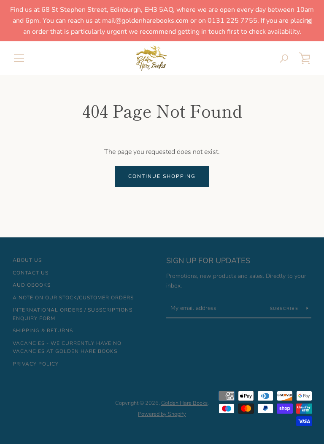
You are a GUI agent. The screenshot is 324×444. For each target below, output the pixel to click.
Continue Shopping (162, 176)
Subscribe (285, 309)
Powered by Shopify (162, 414)
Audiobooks (32, 285)
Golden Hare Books (184, 403)
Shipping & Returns (43, 330)
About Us (27, 260)
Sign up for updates (208, 261)
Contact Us (31, 272)
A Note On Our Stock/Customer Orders (73, 297)
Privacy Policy (36, 364)
